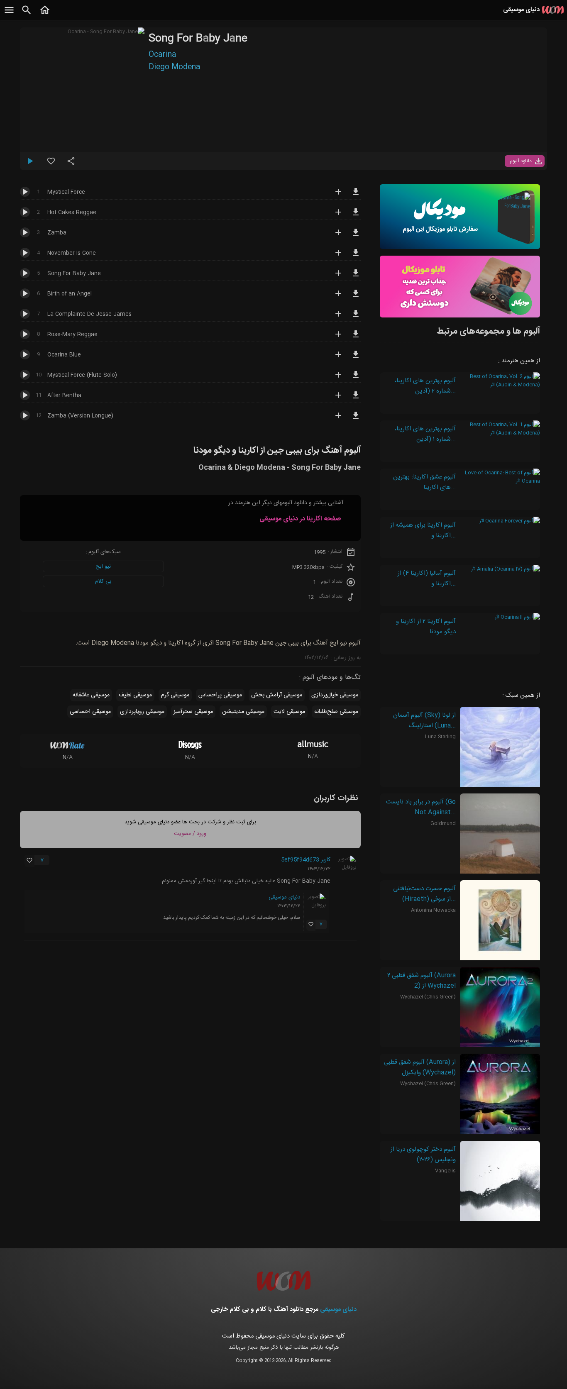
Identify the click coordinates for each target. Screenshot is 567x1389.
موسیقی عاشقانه (91, 695)
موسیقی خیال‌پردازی (334, 695)
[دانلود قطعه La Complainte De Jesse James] (356, 317)
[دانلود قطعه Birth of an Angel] (356, 297)
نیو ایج (103, 566)
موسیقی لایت (289, 712)
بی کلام (103, 581)
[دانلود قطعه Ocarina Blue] (356, 358)
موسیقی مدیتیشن (243, 712)
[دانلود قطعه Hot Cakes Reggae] (356, 216)
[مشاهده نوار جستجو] (26, 14)
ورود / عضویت (190, 833)
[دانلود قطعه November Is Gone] (356, 256)
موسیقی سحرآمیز (193, 712)
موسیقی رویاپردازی (142, 712)
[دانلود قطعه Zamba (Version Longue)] (356, 419)
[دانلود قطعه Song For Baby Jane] (356, 277)
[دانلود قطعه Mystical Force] (356, 195)
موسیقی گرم (175, 695)
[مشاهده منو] (9, 14)
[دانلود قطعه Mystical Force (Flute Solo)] (356, 378)
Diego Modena (174, 67)
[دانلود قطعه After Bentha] (356, 399)
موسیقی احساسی (90, 712)
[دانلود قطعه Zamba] (356, 236)
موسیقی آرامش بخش (276, 695)
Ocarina (162, 55)
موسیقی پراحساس (220, 695)
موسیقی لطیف (135, 695)
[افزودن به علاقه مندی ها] (51, 164)
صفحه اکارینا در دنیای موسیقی (300, 519)
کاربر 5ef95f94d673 (305, 860)
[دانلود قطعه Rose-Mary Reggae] (356, 338)
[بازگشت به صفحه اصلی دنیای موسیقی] (45, 14)
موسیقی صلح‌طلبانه (336, 712)
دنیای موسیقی (284, 897)
